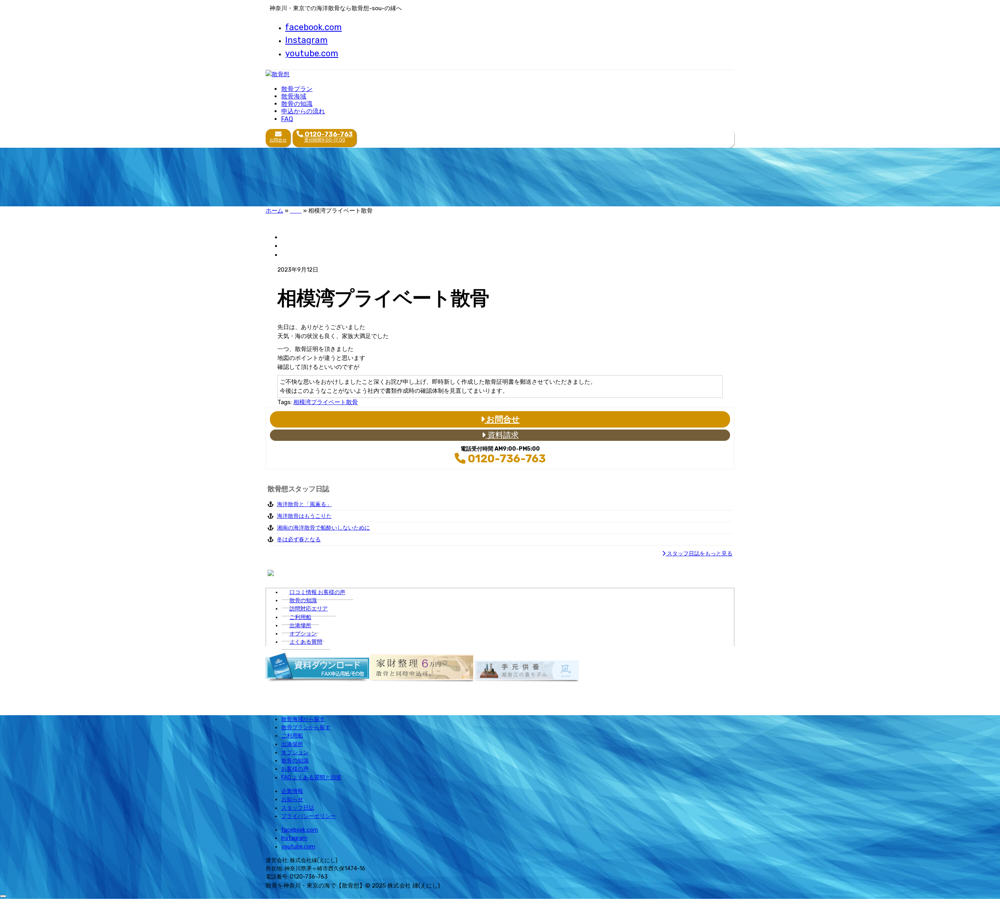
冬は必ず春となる (299, 539)
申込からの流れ (303, 111)
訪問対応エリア (308, 608)
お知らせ (292, 799)
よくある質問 (305, 642)
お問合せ (278, 140)
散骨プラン (296, 89)
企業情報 (292, 791)
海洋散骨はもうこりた (304, 516)
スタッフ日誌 (297, 808)
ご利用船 (300, 617)
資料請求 (502, 435)
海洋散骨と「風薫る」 (304, 504)
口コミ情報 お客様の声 (317, 592)
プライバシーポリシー (308, 816)
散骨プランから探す (305, 727)
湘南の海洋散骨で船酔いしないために (323, 527)
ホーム (274, 210)
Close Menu (16, 901)
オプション (303, 633)
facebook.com (313, 27)
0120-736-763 (506, 458)
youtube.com (311, 53)
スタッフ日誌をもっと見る (699, 553)
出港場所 (300, 625)
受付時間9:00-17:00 (328, 136)
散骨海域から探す (303, 719)
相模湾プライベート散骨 (325, 402)
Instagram (306, 40)
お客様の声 (295, 769)
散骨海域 (293, 96)
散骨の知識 (296, 103)
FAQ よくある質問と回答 (311, 777)
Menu (543, 140)
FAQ (287, 119)
